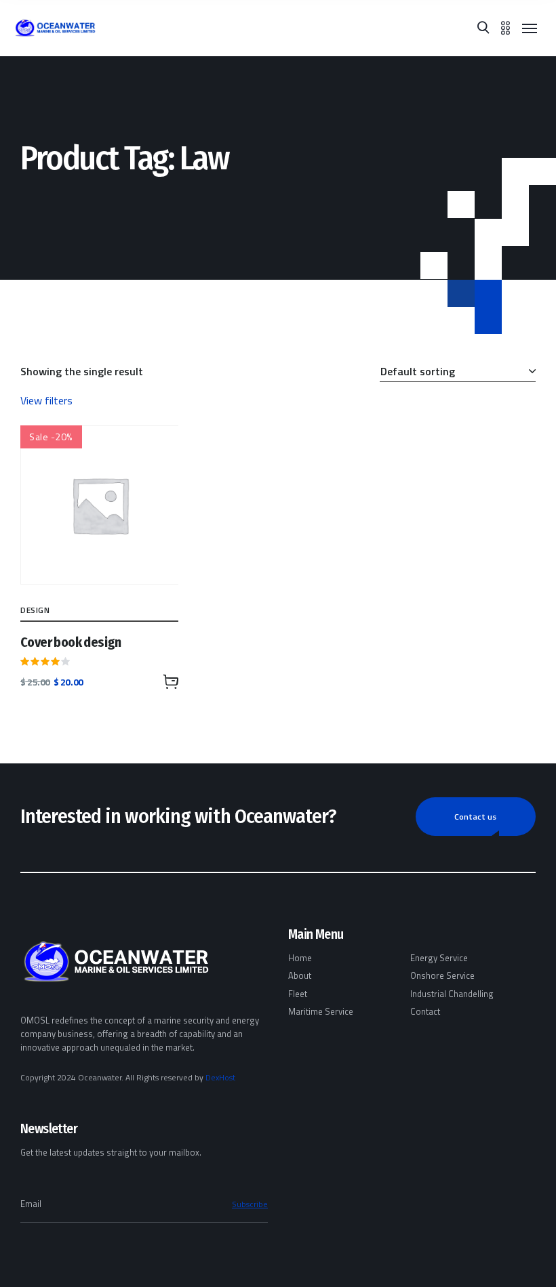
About (299, 975)
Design (35, 610)
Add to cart (170, 681)
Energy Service (439, 958)
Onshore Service (442, 975)
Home (300, 958)
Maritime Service (320, 1011)
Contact (425, 1011)
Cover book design (70, 642)
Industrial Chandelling (452, 993)
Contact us (475, 816)
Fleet (297, 993)
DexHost (220, 1077)
